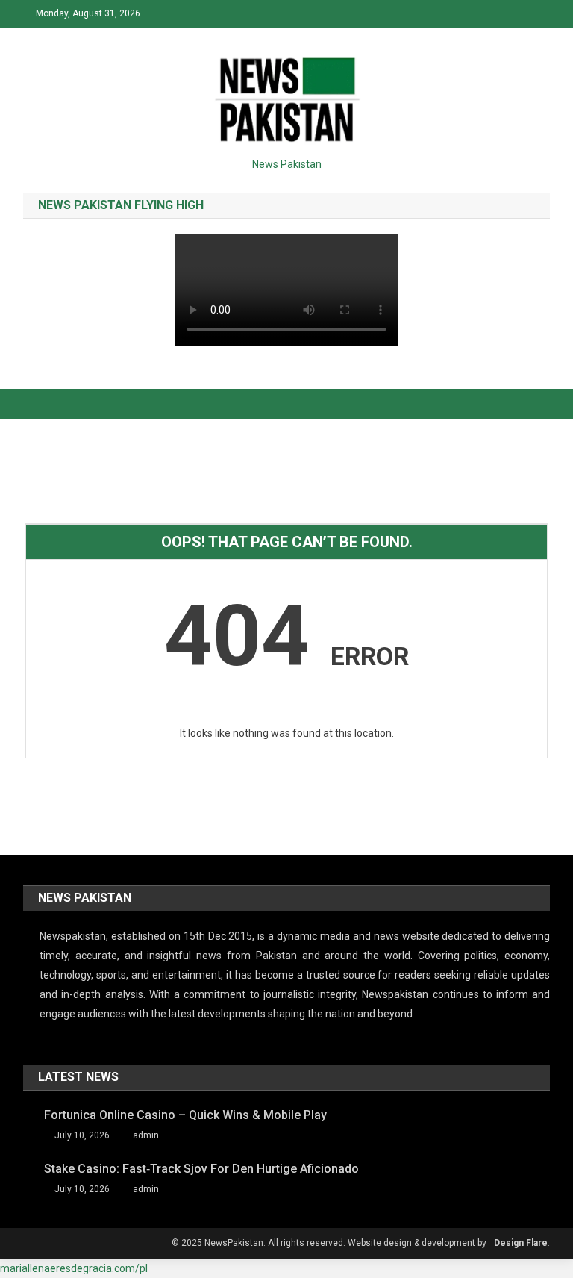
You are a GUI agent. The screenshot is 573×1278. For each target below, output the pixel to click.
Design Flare (521, 1243)
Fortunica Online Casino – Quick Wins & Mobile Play (185, 1115)
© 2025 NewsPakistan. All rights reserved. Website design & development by (329, 1243)
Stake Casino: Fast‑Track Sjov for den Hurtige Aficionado (201, 1169)
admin (146, 1135)
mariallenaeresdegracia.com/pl (74, 1268)
